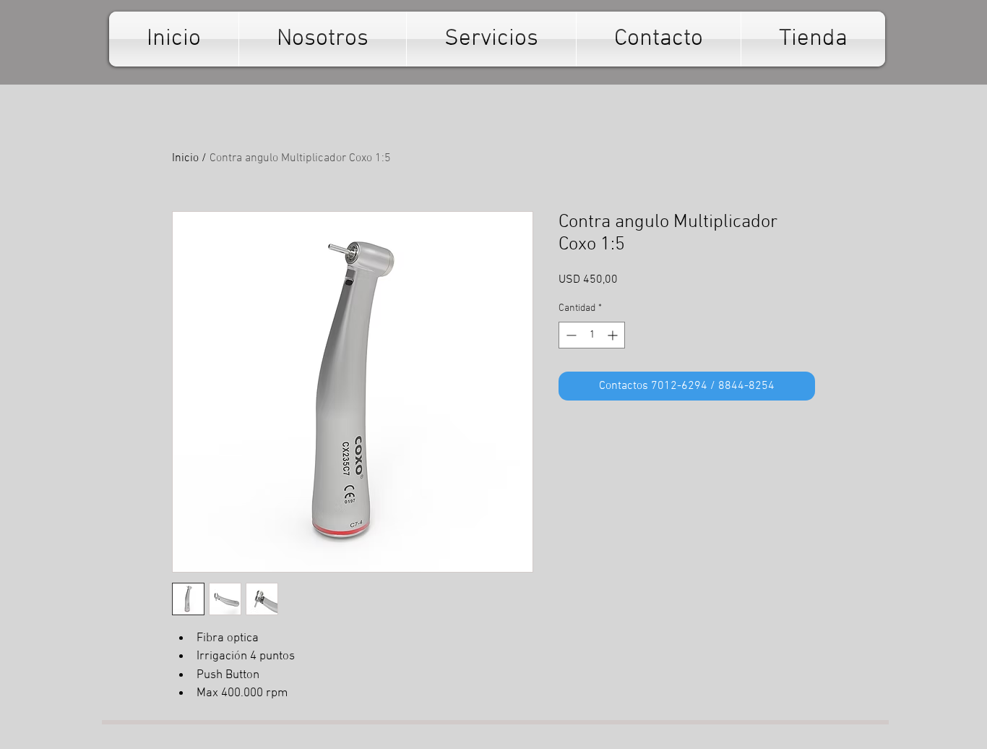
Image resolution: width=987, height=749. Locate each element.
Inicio (185, 158)
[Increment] (614, 335)
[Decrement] (570, 335)
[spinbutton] (592, 335)
